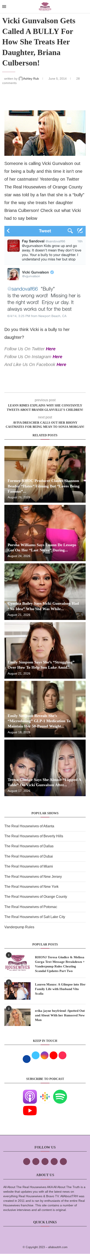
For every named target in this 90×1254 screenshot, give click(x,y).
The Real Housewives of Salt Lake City (34, 917)
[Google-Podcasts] (45, 1093)
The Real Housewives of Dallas (29, 846)
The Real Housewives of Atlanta (29, 826)
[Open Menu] (4, 6)
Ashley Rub (31, 78)
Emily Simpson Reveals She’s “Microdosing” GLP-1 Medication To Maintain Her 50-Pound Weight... (39, 721)
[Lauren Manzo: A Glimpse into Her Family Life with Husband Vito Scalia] (17, 991)
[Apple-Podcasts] (30, 1093)
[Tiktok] (54, 1161)
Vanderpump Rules (19, 927)
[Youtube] (30, 1106)
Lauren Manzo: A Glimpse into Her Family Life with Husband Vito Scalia (60, 989)
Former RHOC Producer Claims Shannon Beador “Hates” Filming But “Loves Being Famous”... (44, 486)
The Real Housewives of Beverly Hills (33, 836)
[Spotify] (60, 1093)
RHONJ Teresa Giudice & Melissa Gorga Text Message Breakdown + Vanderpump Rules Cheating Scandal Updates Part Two (60, 964)
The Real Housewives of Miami (28, 866)
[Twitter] (35, 1161)
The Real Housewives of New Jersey (33, 876)
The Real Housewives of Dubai (28, 856)
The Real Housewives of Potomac (30, 907)
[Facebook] (26, 1161)
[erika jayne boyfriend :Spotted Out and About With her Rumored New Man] (17, 1017)
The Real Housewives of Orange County (35, 896)
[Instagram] (45, 1161)
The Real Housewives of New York (31, 886)
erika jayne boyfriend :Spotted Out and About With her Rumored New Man (60, 1015)
